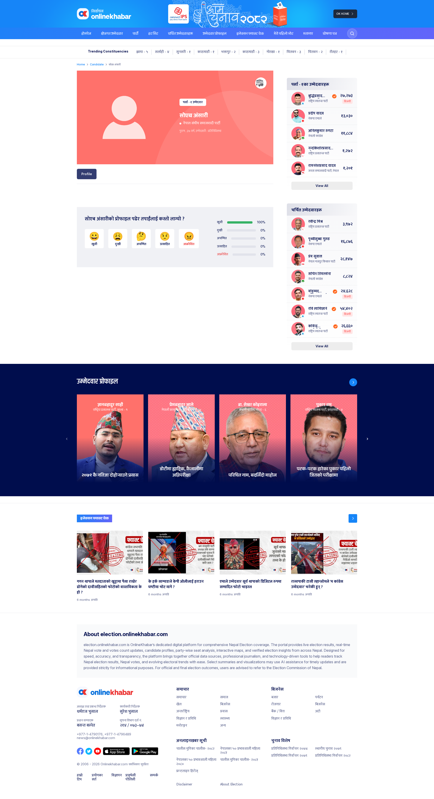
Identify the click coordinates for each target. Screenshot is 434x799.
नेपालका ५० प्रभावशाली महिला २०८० (196, 762)
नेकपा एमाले (315, 118)
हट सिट (153, 34)
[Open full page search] (352, 33)
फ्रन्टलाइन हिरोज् (187, 771)
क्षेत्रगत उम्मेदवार (112, 34)
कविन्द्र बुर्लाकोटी (314, 326)
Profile (86, 174)
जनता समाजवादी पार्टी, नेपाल (323, 171)
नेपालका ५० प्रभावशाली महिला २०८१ (240, 751)
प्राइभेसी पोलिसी (130, 777)
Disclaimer (184, 784)
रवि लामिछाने (317, 309)
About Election (231, 784)
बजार (274, 697)
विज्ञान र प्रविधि (186, 719)
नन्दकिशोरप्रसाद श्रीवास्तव (319, 148)
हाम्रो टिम (80, 777)
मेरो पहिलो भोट (283, 34)
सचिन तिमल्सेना (319, 274)
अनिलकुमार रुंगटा (320, 131)
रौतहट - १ (336, 52)
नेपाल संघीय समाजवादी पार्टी (201, 123)
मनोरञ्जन (181, 726)
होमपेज (86, 34)
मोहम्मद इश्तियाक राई (317, 291)
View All (322, 186)
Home (81, 64)
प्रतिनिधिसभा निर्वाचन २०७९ (289, 756)
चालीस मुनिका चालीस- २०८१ (239, 760)
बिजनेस (225, 704)
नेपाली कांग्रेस (315, 136)
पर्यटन (319, 697)
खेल (179, 704)
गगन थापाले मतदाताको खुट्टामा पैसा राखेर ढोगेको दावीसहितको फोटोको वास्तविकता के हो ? (109, 587)
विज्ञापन (116, 775)
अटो (317, 711)
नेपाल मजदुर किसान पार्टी (321, 261)
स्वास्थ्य (225, 719)
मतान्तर (308, 34)
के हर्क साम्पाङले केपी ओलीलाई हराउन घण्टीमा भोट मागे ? (176, 584)
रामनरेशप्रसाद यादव (322, 166)
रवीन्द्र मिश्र (315, 222)
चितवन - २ (315, 52)
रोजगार (276, 704)
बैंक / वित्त (278, 711)
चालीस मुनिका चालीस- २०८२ (195, 749)
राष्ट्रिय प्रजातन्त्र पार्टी (318, 153)
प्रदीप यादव (316, 114)
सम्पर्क (154, 775)
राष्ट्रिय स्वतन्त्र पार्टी (318, 101)
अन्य (223, 726)
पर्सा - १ (187, 102)
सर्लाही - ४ (162, 52)
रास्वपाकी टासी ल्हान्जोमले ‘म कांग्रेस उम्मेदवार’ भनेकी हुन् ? (317, 584)
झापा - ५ (142, 52)
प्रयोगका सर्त (97, 777)
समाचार (181, 697)
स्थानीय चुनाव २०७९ (328, 749)
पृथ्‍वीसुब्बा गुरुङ (319, 239)
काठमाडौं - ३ (251, 52)
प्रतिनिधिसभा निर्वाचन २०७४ (289, 749)
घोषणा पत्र (330, 34)
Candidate (97, 64)
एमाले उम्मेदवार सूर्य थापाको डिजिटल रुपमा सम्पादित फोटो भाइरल (250, 584)
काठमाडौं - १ (206, 52)
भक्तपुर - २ (228, 52)
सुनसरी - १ (183, 52)
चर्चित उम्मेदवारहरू (180, 34)
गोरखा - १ (273, 52)
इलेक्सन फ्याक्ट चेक (250, 34)
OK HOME (342, 13)
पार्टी (135, 34)
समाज (224, 697)
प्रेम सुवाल (315, 257)
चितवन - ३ (294, 52)
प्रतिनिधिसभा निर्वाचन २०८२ (333, 756)
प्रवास (224, 711)
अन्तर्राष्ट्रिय (182, 711)
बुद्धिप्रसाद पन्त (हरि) (315, 96)
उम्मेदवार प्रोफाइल (214, 34)
